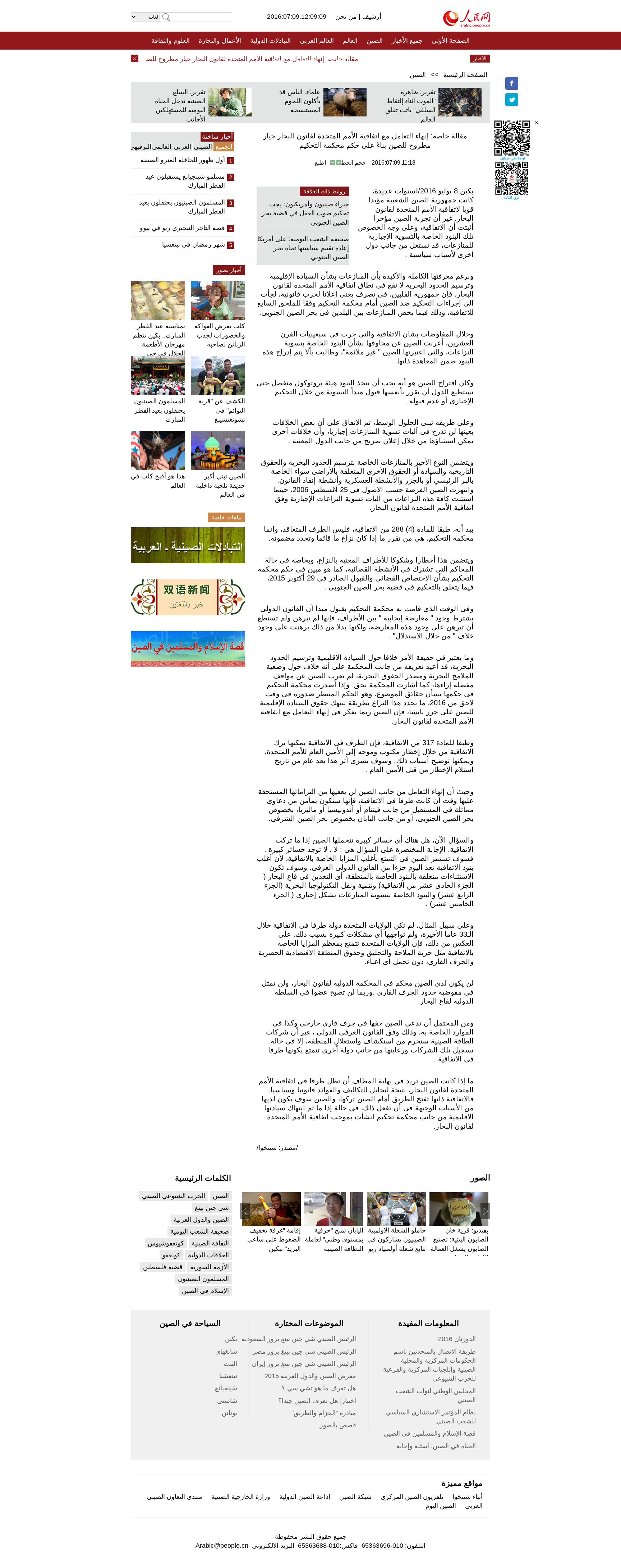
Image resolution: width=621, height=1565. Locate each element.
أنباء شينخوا (467, 1496)
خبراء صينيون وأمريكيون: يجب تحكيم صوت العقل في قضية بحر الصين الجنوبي (305, 213)
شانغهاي (226, 1351)
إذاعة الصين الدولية (304, 1496)
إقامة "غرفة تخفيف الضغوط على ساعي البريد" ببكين (274, 1239)
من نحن (347, 16)
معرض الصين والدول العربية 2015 (310, 1376)
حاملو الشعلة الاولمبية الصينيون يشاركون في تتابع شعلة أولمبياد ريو (396, 1239)
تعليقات (305, 58)
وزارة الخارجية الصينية (240, 1496)
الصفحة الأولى (451, 40)
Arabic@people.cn (222, 1545)
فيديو (279, 58)
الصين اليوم (441, 1505)
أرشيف (370, 16)
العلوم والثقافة (170, 40)
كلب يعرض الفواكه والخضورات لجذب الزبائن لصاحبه (219, 335)
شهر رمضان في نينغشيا (193, 244)
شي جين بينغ (212, 1207)
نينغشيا (228, 1376)
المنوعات (336, 58)
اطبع (320, 163)
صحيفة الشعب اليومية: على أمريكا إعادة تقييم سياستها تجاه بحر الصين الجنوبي (303, 248)
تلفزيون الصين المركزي (412, 1496)
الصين (375, 40)
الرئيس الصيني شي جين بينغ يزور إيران (304, 1363)
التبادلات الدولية (270, 40)
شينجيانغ (226, 1388)
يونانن (229, 1413)
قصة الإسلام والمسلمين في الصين (430, 1433)
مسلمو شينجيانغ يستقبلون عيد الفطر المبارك (185, 181)
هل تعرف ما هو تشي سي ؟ (319, 1388)
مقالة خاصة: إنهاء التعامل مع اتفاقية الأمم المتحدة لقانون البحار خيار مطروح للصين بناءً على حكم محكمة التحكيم (226, 59)
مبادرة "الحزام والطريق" (323, 1413)
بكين (231, 1339)
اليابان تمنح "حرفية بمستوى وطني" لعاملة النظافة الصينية (334, 1239)
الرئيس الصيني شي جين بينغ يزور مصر (304, 1351)
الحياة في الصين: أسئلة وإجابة (436, 1446)
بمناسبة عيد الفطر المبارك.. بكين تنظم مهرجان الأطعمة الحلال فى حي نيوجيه (159, 344)
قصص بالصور (338, 1425)
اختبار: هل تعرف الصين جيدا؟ (317, 1400)
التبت (230, 1363)
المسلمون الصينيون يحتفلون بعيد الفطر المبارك (182, 207)
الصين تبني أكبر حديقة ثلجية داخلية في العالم (220, 485)
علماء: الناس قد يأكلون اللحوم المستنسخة (300, 101)
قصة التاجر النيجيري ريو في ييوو (182, 227)
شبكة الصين (355, 1496)
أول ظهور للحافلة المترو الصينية (183, 160)
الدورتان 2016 (457, 1339)
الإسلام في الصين (205, 1290)
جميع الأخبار (407, 40)
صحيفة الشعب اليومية (199, 1231)
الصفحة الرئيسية (465, 74)
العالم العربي (317, 40)
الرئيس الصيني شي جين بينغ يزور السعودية (299, 1339)
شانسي (227, 1400)
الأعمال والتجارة (220, 40)
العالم (350, 40)
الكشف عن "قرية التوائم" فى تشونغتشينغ (221, 410)
